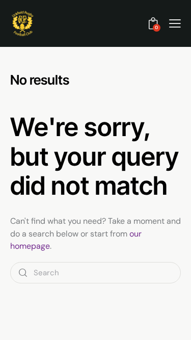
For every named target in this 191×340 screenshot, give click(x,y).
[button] (175, 23)
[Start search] (23, 273)
